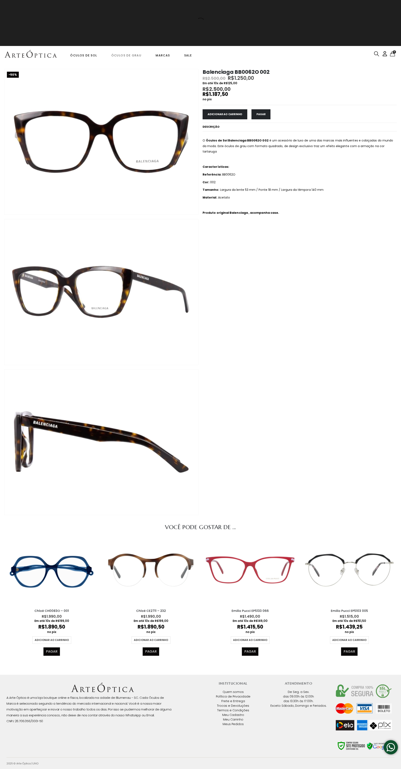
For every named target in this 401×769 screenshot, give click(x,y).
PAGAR (260, 114)
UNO (35, 763)
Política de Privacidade (233, 696)
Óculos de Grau (126, 55)
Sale (188, 55)
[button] (377, 53)
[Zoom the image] (102, 685)
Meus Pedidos (233, 724)
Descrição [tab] (211, 127)
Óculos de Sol (83, 55)
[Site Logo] (31, 54)
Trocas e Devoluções (233, 706)
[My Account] (385, 53)
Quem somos (233, 692)
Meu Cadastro (233, 715)
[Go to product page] (51, 570)
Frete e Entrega (233, 701)
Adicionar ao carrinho (225, 114)
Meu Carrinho (233, 719)
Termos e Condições (233, 710)
